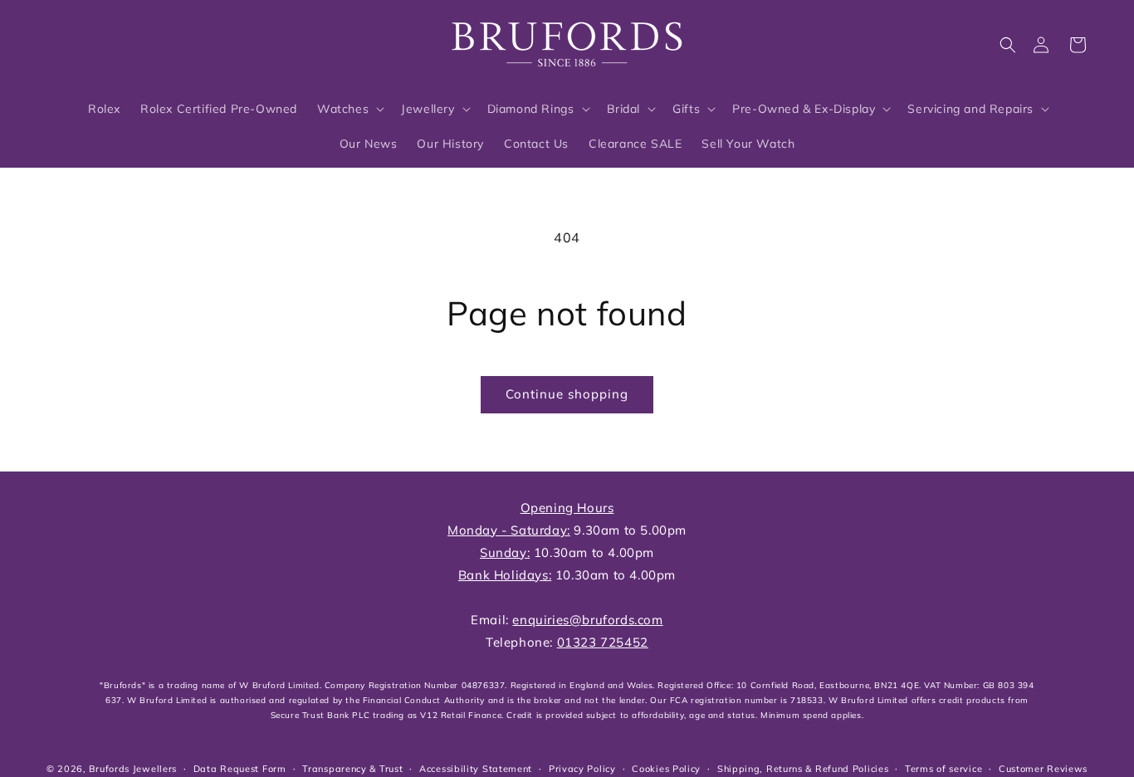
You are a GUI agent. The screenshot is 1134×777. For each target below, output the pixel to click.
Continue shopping (567, 394)
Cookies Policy (666, 769)
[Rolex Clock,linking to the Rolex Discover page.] (104, 41)
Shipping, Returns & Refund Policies (803, 769)
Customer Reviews (1043, 769)
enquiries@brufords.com (587, 620)
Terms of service (943, 769)
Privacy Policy (582, 769)
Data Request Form (239, 769)
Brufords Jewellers (133, 769)
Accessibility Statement (475, 769)
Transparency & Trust (352, 769)
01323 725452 (602, 642)
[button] (1008, 45)
